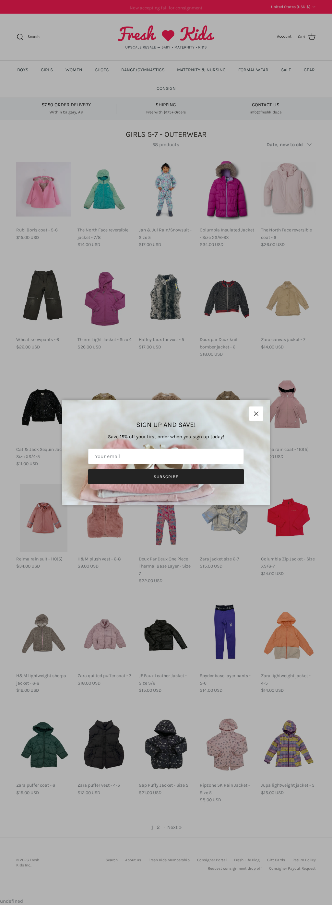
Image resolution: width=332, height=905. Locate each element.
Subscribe (166, 476)
